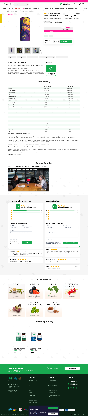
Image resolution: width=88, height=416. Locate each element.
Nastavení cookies (51, 392)
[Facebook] (68, 388)
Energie (60, 22)
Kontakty (54, 4)
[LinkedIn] (73, 388)
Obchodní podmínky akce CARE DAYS (54, 396)
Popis (10, 57)
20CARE (68, 27)
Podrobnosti (37, 413)
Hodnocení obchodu (32, 398)
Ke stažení (30, 388)
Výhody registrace (51, 388)
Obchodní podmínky (52, 380)
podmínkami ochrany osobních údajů (53, 243)
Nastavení (53, 413)
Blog (50, 4)
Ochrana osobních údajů (52, 390)
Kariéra (30, 393)
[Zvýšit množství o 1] (59, 41)
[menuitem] (5, 8)
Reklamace (50, 387)
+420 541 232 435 (66, 4)
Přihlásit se (72, 368)
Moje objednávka (51, 383)
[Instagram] (71, 388)
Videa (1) (20, 57)
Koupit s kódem (66, 29)
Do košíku (64, 41)
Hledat (27, 4)
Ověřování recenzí (51, 393)
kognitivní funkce (21, 65)
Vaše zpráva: (12, 230)
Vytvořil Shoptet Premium (77, 414)
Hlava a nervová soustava (54, 22)
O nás (46, 4)
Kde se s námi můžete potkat (34, 400)
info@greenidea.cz (74, 384)
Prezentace (31, 387)
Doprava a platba (39, 4)
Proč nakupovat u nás (33, 380)
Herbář (30, 383)
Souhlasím (53, 408)
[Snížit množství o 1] (54, 41)
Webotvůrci (85, 414)
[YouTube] (76, 388)
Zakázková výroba (32, 395)
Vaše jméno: (12, 225)
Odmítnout (53, 410)
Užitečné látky (60, 57)
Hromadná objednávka (52, 385)
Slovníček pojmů (32, 382)
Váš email (23, 225)
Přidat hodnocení (27, 243)
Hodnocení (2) (31, 57)
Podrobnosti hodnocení (55, 13)
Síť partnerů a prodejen (33, 402)
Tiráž (29, 397)
